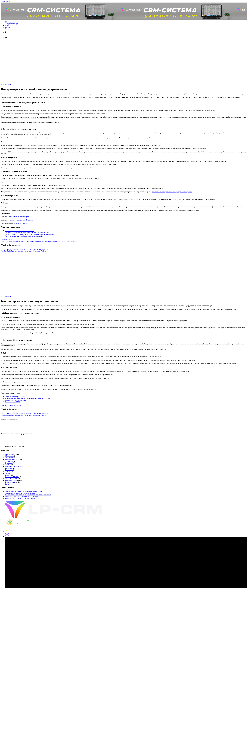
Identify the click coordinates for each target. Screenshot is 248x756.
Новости (7, 475)
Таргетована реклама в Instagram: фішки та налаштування (24, 249)
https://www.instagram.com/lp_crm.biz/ (21, 220)
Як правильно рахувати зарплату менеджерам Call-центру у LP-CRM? (28, 398)
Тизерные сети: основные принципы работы (19, 231)
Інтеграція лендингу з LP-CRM (15, 396)
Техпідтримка (9, 29)
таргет (63, 241)
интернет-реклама (44, 241)
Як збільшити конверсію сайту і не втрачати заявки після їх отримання (28, 495)
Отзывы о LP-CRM (11, 478)
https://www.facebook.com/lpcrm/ (19, 216)
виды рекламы (22, 241)
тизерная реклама (71, 241)
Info (9, 84)
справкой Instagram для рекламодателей (179, 192)
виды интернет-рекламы (9, 241)
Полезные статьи (6, 239)
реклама (53, 241)
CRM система (9, 22)
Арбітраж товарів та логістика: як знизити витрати (21, 496)
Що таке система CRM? (12, 402)
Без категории (9, 461)
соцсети (58, 241)
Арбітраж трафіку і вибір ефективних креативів (20, 498)
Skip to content (5, 1)
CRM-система (9, 456)
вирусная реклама (32, 241)
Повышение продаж (11, 480)
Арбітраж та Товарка (11, 24)
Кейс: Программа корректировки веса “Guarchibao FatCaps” (23, 251)
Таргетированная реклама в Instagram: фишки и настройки (24, 236)
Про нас (7, 27)
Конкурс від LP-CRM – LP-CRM (15, 400)
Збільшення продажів (12, 466)
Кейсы (7, 473)
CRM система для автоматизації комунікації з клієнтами (23, 491)
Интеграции (9, 470)
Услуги (7, 484)
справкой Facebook (158, 192)
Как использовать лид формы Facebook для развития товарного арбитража (29, 234)
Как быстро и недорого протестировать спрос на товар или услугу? (27, 232)
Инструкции (9, 468)
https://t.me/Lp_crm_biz (20, 223)
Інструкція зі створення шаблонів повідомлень (20, 493)
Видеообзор (8, 463)
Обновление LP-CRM (12, 477)
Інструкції (8, 25)
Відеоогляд (8, 464)
